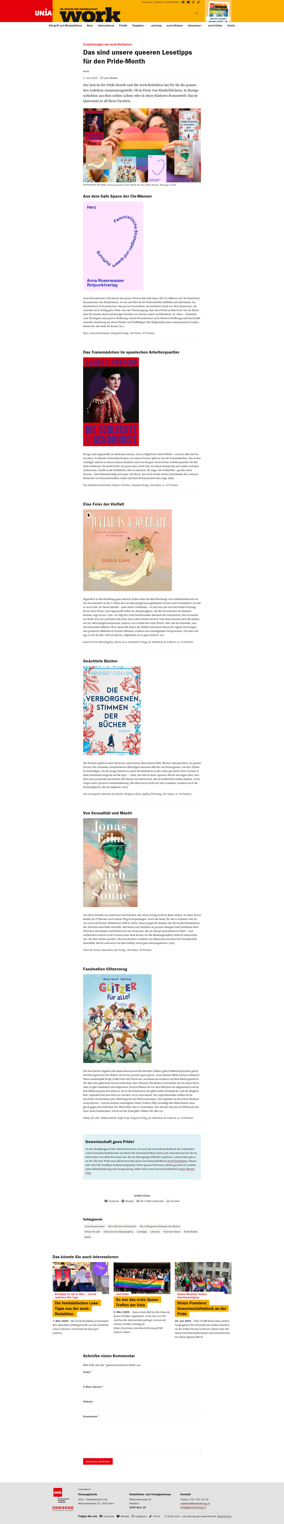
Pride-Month (190, 1231)
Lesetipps (142, 1231)
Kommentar (91, 1416)
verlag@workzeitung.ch (193, 1507)
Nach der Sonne (171, 1231)
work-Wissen (111, 78)
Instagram (141, 1516)
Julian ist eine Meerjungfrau (118, 1231)
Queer (88, 1237)
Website (88, 1401)
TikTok (156, 1516)
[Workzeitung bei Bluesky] (188, 2)
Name (87, 1372)
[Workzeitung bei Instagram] (193, 2)
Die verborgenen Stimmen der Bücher (160, 1226)
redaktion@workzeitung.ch (195, 1503)
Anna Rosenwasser (95, 1226)
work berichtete (177, 1161)
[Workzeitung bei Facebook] (183, 2)
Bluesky (125, 1516)
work (86, 71)
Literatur (155, 1231)
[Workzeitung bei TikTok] (198, 2)
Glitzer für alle (92, 1231)
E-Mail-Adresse (93, 1386)
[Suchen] (196, 13)
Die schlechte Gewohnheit (122, 1226)
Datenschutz (224, 1516)
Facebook (108, 1516)
